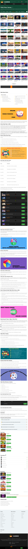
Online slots (4, 11)
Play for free (4, 18)
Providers (2, 525)
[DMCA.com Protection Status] (13, 543)
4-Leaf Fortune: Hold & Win (9, 448)
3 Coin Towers (7, 433)
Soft (11, 521)
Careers (22, 516)
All (1, 11)
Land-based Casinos (13, 520)
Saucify (15, 34)
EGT (21, 34)
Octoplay (7, 449)
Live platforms (12, 527)
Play (23, 194)
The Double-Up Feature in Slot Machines (5, 504)
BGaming (8, 21)
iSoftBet (1, 74)
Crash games (22, 11)
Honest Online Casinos (3, 519)
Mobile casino (12, 516)
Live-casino (12, 517)
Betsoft (8, 61)
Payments (12, 514)
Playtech (1, 54)
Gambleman (7, 437)
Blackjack (7, 11)
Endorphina (7, 434)
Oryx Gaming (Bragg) (16, 54)
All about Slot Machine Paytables (4, 505)
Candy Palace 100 (8, 480)
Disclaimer (22, 514)
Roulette (10, 11)
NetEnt (8, 47)
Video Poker (13, 11)
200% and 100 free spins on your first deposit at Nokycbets (12, 494)
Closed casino (2, 515)
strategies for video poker (4, 228)
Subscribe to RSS (14, 545)
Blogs (1, 531)
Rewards (2, 524)
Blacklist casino (2, 514)
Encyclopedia (2, 526)
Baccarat (17, 11)
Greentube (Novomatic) (16, 74)
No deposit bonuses (3, 523)
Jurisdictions (12, 522)
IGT (14, 81)
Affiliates (22, 517)
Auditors (12, 524)
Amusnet (7, 473)
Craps (19, 11)
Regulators (12, 523)
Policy (22, 515)
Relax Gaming (2, 34)
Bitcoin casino (12, 515)
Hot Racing (7, 476)
